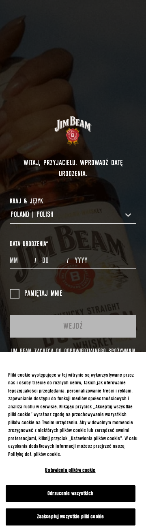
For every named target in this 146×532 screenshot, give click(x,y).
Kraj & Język (26, 201)
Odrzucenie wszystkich (70, 493)
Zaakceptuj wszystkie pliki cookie (70, 516)
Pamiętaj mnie (43, 293)
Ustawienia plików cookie (70, 470)
